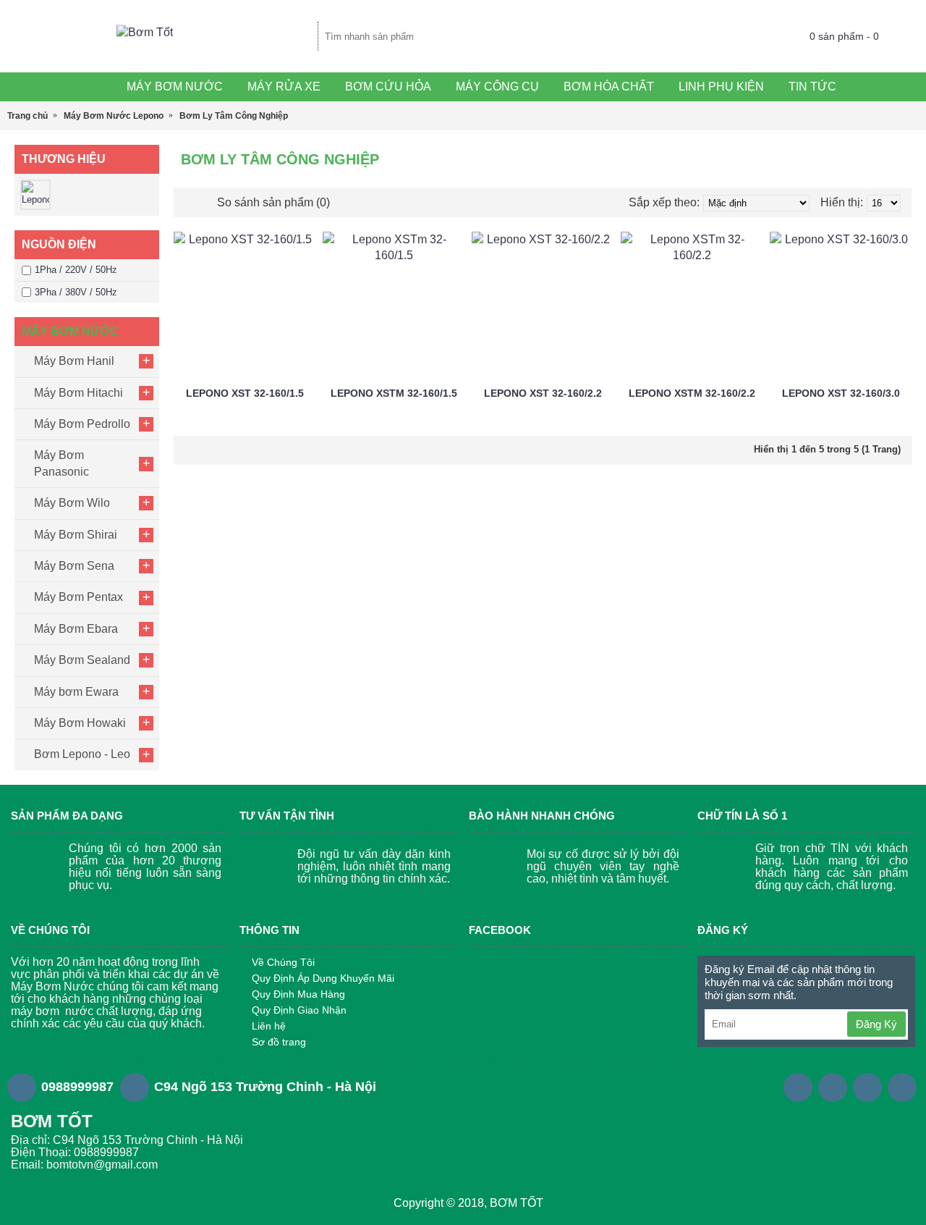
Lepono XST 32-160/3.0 (841, 393)
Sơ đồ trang (279, 1042)
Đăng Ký (876, 1024)
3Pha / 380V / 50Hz (76, 292)
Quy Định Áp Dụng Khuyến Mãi (323, 978)
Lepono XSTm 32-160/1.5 (394, 393)
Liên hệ (269, 1026)
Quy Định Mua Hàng (298, 994)
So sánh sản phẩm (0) (273, 202)
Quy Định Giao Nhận (299, 1010)
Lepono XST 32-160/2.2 (543, 393)
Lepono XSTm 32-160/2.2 (692, 393)
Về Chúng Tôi (283, 962)
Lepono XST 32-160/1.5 (245, 393)
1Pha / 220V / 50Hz (76, 269)
